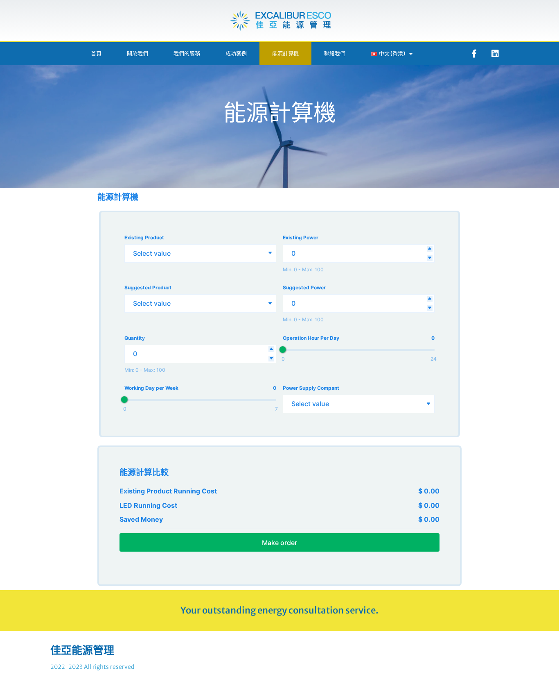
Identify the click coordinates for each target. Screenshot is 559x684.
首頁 (96, 53)
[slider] (283, 349)
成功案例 (236, 53)
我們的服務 (187, 53)
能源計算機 (285, 53)
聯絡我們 (334, 53)
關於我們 (137, 53)
